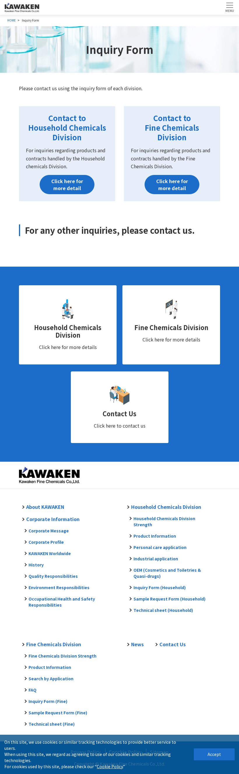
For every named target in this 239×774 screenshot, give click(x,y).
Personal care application (160, 547)
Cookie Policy (110, 766)
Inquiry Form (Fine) (48, 701)
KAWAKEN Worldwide (50, 553)
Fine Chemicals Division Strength (62, 656)
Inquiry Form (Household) (159, 587)
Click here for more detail (67, 185)
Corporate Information (53, 519)
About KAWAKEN (45, 506)
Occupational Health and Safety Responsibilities (62, 602)
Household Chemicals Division (67, 331)
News (137, 644)
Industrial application (155, 559)
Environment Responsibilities (59, 587)
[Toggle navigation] (229, 7)
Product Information (154, 536)
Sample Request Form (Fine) (58, 712)
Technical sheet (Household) (163, 610)
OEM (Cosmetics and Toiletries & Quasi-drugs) (167, 573)
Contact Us (119, 413)
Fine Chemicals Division (171, 327)
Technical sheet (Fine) (52, 724)
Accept (214, 754)
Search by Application (51, 678)
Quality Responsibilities (53, 576)
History (36, 565)
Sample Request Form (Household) (169, 599)
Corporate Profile (46, 542)
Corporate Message (49, 531)
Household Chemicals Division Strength (164, 521)
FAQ (32, 690)
